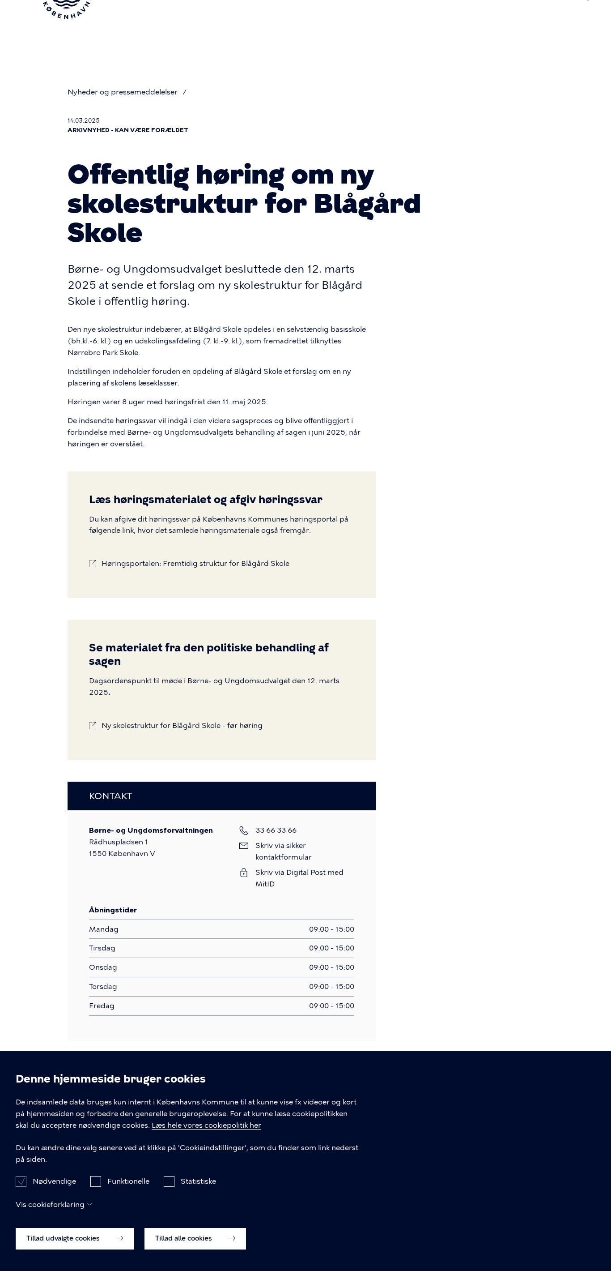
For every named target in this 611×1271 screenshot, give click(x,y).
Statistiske (198, 1181)
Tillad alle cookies (184, 1238)
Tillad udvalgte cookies (64, 1238)
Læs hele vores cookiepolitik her (206, 1125)
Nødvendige (54, 1181)
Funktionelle (128, 1181)
